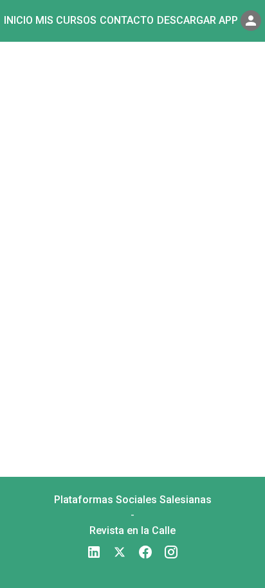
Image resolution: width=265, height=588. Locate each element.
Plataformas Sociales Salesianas (133, 500)
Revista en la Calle (132, 530)
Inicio (18, 20)
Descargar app (197, 20)
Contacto (127, 20)
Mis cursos (65, 20)
